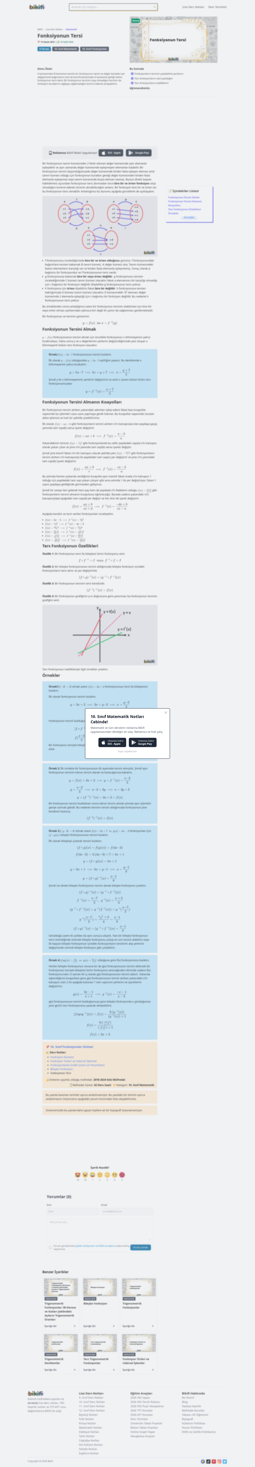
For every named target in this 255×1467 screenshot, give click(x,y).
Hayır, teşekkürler (127, 751)
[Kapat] (166, 713)
